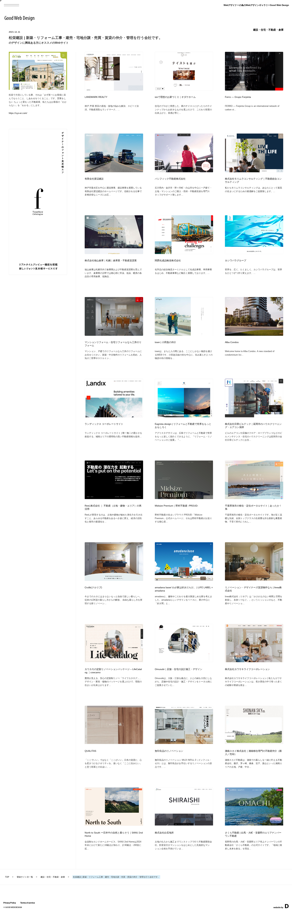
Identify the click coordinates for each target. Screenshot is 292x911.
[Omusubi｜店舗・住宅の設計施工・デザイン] (184, 661)
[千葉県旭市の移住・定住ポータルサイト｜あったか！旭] (254, 498)
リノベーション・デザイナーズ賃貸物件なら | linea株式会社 (253, 589)
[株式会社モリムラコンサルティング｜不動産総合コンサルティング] (254, 171)
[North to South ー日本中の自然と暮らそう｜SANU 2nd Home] (114, 824)
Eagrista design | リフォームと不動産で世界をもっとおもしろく (183, 426)
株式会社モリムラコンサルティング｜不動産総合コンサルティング (253, 180)
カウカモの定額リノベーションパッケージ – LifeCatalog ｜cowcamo (113, 671)
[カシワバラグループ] (254, 253)
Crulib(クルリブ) (93, 587)
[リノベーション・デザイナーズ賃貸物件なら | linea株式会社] (254, 579)
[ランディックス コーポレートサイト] (114, 416)
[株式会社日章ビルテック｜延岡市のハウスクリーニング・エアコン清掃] (254, 416)
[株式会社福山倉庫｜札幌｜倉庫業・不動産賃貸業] (114, 253)
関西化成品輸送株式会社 (168, 260)
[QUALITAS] (114, 743)
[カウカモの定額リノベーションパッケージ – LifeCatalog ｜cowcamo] (114, 661)
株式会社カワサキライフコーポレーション (247, 669)
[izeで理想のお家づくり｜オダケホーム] (184, 89)
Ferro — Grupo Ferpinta (238, 97)
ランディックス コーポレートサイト (104, 424)
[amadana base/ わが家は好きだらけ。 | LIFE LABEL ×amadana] (184, 579)
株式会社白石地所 (164, 832)
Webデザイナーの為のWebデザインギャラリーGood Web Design (256, 5)
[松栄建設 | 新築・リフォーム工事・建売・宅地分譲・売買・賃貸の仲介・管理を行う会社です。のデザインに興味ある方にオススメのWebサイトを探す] (38, 88)
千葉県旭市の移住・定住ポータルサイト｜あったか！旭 (253, 507)
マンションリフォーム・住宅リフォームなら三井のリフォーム (113, 344)
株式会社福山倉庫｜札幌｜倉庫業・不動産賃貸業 (111, 260)
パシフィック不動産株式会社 (170, 179)
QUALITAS (90, 751)
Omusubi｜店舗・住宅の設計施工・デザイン (178, 669)
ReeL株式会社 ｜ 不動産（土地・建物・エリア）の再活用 (113, 507)
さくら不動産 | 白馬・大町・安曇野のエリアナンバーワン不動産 (253, 834)
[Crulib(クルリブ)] (114, 579)
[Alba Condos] (254, 335)
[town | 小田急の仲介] (184, 335)
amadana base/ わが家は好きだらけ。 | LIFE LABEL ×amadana (184, 589)
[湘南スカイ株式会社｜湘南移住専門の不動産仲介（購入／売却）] (254, 743)
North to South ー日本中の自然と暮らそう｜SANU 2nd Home (114, 834)
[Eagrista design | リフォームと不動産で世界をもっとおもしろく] (184, 416)
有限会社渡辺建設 (94, 179)
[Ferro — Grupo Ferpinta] (254, 89)
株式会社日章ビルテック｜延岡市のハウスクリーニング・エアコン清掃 (253, 426)
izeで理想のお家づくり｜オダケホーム (175, 97)
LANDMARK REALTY (96, 97)
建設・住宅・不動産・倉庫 (268, 29)
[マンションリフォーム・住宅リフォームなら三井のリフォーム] (114, 335)
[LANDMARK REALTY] (114, 89)
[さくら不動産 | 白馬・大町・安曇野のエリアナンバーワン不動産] (254, 824)
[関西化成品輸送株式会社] (184, 253)
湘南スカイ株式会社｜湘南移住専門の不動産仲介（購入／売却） (253, 752)
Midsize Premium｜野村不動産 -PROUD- (176, 505)
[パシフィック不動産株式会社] (184, 171)
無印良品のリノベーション (169, 751)
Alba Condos (232, 342)
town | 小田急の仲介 (165, 342)
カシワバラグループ (235, 260)
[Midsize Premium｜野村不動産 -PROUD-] (184, 498)
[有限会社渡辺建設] (114, 171)
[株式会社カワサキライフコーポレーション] (254, 661)
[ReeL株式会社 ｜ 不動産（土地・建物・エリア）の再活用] (114, 498)
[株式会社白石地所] (184, 824)
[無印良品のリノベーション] (184, 743)
